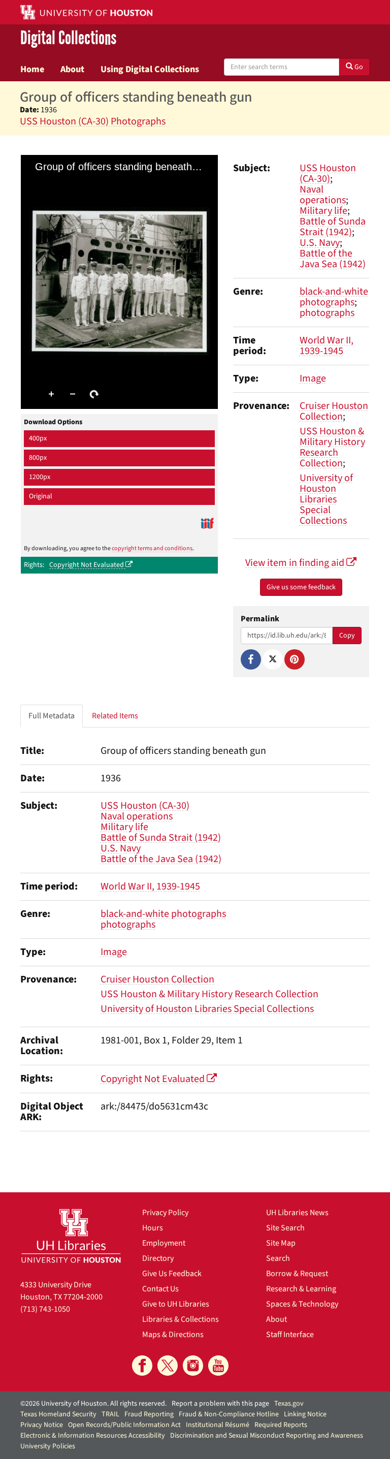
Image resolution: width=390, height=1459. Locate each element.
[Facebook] (251, 659)
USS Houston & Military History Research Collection (332, 447)
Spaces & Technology (302, 1304)
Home (32, 69)
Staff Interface (290, 1334)
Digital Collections (68, 38)
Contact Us (160, 1288)
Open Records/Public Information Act (124, 1425)
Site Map (281, 1243)
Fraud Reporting (149, 1414)
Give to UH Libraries (175, 1304)
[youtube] (218, 1365)
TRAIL (110, 1414)
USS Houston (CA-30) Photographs (93, 121)
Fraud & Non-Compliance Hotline (229, 1414)
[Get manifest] (207, 523)
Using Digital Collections (150, 69)
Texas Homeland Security (58, 1414)
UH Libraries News (297, 1212)
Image (313, 378)
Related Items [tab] (115, 715)
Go (358, 67)
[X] (273, 659)
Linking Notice (305, 1414)
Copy (347, 635)
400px (38, 438)
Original (40, 496)
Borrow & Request (297, 1273)
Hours (152, 1227)
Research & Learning (301, 1288)
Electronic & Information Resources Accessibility (92, 1436)
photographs (327, 313)
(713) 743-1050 (45, 1309)
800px (38, 458)
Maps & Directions (173, 1334)
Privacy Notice (41, 1425)
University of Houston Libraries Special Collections (326, 499)
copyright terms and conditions (152, 548)
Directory (158, 1258)
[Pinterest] (294, 659)
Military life (323, 211)
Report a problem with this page (220, 1404)
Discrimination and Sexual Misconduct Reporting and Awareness (266, 1436)
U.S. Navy (320, 243)
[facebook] (142, 1365)
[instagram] (193, 1365)
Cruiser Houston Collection (334, 411)
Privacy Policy (165, 1212)
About (72, 69)
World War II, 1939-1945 (326, 345)
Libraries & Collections (180, 1319)
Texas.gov (289, 1404)
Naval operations (323, 194)
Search (278, 1258)
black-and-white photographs (334, 296)
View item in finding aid (295, 563)
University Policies (47, 1446)
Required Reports (280, 1425)
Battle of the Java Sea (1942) (333, 258)
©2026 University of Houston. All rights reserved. (93, 1404)
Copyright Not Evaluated (87, 565)
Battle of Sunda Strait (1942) (333, 226)
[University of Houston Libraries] (71, 1235)
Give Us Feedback (172, 1273)
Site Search (285, 1227)
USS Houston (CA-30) (328, 173)
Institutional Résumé (217, 1425)
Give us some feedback (301, 587)
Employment (163, 1243)
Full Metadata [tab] (51, 715)
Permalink (260, 619)
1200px (39, 477)
